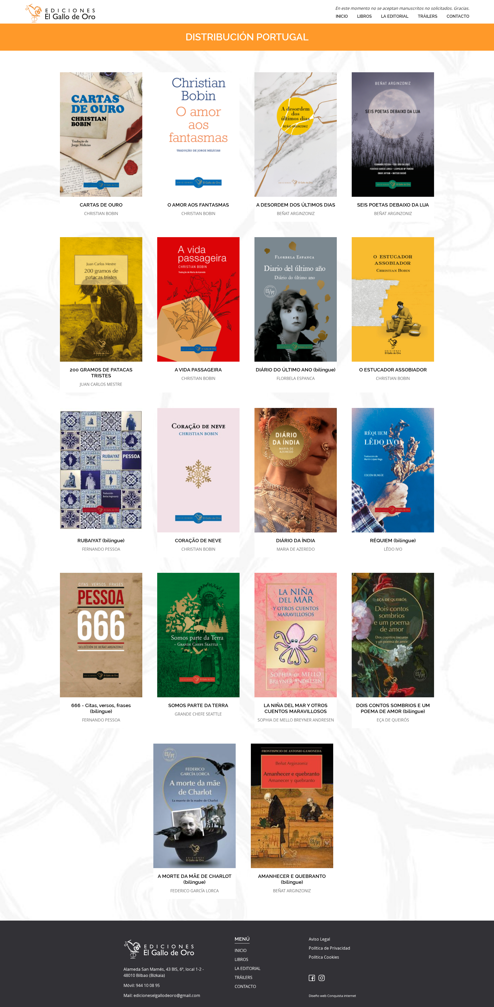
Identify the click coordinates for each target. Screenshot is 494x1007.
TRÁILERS (427, 16)
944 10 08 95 (148, 985)
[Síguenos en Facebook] (312, 978)
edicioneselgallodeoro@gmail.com (167, 995)
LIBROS (364, 16)
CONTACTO (458, 16)
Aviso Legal (319, 939)
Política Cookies (324, 957)
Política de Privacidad (329, 948)
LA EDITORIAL (394, 16)
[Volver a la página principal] (60, 11)
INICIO (342, 16)
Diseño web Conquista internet (332, 995)
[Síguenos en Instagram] (322, 978)
